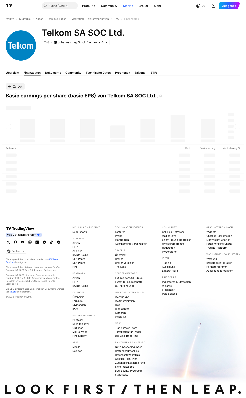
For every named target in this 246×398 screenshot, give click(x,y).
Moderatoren (169, 251)
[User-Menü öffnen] (213, 5)
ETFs (75, 246)
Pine (74, 266)
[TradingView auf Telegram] (44, 242)
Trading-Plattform (216, 247)
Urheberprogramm (173, 243)
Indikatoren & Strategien (176, 281)
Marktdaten (122, 239)
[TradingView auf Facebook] (15, 242)
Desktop (77, 350)
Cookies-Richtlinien (126, 358)
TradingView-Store (126, 327)
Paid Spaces (169, 293)
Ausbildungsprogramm (219, 270)
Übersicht (120, 254)
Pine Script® (79, 335)
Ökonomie (78, 296)
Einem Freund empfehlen (176, 239)
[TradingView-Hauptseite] (20, 228)
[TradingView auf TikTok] (51, 242)
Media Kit (120, 316)
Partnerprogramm (216, 266)
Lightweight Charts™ (218, 239)
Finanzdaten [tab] (32, 72)
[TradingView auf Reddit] (58, 242)
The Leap (120, 266)
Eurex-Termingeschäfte (128, 281)
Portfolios (77, 319)
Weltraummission (125, 300)
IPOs (75, 308)
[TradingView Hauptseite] (9, 5)
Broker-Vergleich (124, 262)
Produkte (88, 6)
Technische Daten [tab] (98, 72)
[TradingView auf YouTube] (22, 242)
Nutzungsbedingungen (128, 346)
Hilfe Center (122, 308)
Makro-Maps (79, 331)
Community (109, 6)
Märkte (128, 6)
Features (120, 231)
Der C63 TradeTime (126, 335)
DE (203, 6)
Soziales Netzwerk (173, 231)
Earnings (77, 300)
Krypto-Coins (80, 254)
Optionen (77, 327)
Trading (166, 262)
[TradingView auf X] (8, 242)
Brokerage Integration (219, 262)
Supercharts (79, 231)
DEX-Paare (78, 262)
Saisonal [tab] (140, 72)
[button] (98, 5)
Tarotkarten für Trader (128, 331)
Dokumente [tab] (53, 72)
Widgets (211, 231)
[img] (102, 42)
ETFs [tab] (154, 72)
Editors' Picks (170, 270)
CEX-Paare (78, 258)
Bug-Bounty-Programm (128, 370)
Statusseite (121, 374)
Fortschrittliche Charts (219, 243)
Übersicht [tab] (12, 72)
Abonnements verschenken (131, 243)
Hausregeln (168, 247)
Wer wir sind (122, 296)
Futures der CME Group (129, 277)
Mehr (157, 6)
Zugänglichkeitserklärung (130, 362)
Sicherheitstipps (124, 366)
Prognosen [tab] (122, 72)
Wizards (167, 285)
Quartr (13, 291)
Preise (118, 235)
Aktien (76, 242)
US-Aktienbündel (125, 285)
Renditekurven (81, 323)
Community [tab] (73, 72)
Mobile (76, 346)
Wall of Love (169, 235)
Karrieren (120, 312)
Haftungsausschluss (127, 350)
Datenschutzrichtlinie (127, 354)
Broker (143, 6)
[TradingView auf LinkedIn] (37, 242)
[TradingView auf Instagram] (29, 242)
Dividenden (79, 304)
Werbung (211, 258)
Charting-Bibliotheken (219, 235)
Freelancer (168, 289)
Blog (117, 304)
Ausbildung (168, 266)
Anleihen (77, 250)
